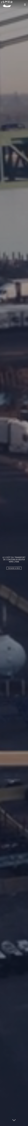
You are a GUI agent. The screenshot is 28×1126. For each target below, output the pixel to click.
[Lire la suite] (14, 1119)
